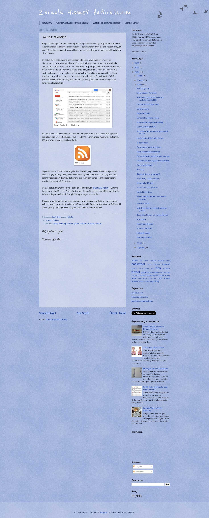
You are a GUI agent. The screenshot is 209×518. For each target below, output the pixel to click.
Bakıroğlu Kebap (101, 188)
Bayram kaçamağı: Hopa (148, 118)
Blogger (103, 512)
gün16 (76, 223)
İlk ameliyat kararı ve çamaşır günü (152, 215)
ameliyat (153, 261)
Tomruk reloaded (144, 228)
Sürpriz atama (143, 109)
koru (151, 275)
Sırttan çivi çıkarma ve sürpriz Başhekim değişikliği (150, 98)
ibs (165, 272)
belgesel (166, 264)
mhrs (145, 278)
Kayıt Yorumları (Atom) (56, 319)
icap (168, 272)
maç (140, 278)
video (141, 281)
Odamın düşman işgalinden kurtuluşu (153, 160)
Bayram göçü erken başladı (149, 147)
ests (152, 268)
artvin (55, 223)
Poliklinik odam (143, 233)
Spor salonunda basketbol (148, 152)
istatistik (135, 275)
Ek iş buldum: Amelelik (147, 93)
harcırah (150, 272)
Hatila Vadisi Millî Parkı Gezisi (150, 138)
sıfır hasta (158, 278)
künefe (155, 275)
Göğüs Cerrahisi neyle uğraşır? (72, 22)
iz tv (139, 275)
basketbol (138, 264)
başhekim (157, 264)
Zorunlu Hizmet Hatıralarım (85, 12)
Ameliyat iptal (143, 203)
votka (146, 281)
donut (146, 268)
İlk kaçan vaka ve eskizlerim (155, 368)
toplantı (135, 281)
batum (149, 264)
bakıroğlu (63, 223)
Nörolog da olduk (144, 237)
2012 (137, 72)
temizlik (91, 223)
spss (150, 278)
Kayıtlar (138, 466)
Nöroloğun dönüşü (145, 224)
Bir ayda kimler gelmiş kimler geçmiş (153, 156)
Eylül (139, 243)
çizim (151, 281)
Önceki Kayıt (118, 313)
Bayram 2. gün (143, 113)
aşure (168, 261)
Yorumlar (139, 472)
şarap (156, 281)
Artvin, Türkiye (52, 220)
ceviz (70, 223)
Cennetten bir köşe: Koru (148, 104)
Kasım (140, 80)
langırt (162, 275)
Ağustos (141, 247)
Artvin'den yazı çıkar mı (147, 187)
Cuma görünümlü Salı (146, 127)
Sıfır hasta (141, 219)
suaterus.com (137, 293)
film (158, 268)
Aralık (140, 76)
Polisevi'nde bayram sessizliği (150, 122)
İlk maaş (140, 169)
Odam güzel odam (145, 165)
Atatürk (135, 260)
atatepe (161, 260)
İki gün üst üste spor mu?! (148, 174)
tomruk (98, 223)
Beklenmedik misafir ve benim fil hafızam (153, 327)
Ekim (139, 84)
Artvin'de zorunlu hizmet (106, 22)
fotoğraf (166, 268)
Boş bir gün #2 (143, 88)
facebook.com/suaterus (142, 301)
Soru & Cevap (132, 22)
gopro (143, 272)
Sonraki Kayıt (47, 313)
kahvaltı (145, 275)
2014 (137, 63)
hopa (161, 272)
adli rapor (144, 261)
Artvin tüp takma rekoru (153, 347)
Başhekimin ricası (144, 192)
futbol (136, 272)
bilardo (134, 268)
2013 (137, 67)
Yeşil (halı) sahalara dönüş (148, 178)
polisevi (83, 223)
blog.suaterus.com (140, 297)
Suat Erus (56, 217)
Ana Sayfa (47, 22)
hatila (156, 272)
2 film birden (142, 143)
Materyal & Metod (145, 183)
